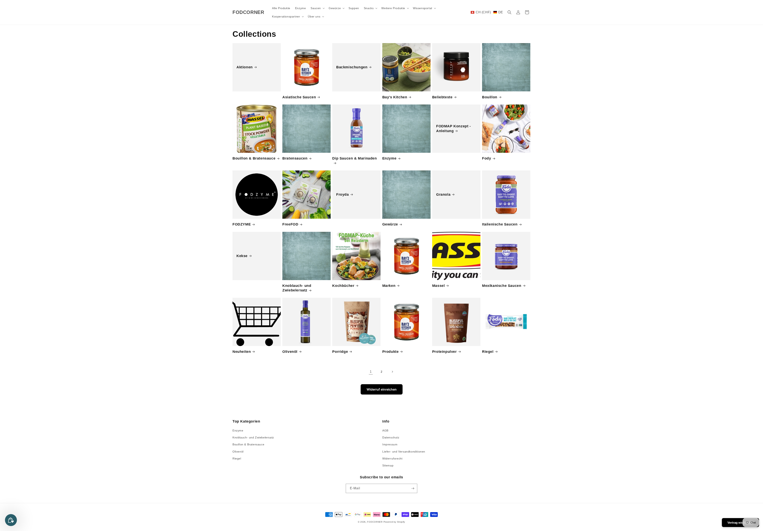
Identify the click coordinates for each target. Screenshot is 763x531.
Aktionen (244, 67)
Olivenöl (289, 352)
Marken (389, 286)
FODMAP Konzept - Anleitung (453, 128)
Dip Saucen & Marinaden (354, 158)
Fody (486, 158)
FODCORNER (374, 522)
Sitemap (387, 465)
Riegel (488, 352)
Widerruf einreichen (382, 389)
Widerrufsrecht (392, 458)
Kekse (242, 256)
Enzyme (389, 158)
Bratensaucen (294, 158)
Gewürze (390, 224)
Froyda (342, 194)
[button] (317, 8)
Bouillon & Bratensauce (253, 158)
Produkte (390, 352)
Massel (438, 286)
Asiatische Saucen (299, 97)
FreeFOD (290, 224)
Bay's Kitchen (394, 97)
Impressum (389, 444)
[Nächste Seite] (392, 371)
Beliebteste (442, 97)
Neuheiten (241, 352)
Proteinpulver (444, 352)
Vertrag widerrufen (740, 522)
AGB (385, 430)
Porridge (340, 352)
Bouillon (489, 97)
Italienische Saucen (499, 224)
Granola (443, 194)
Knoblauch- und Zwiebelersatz (296, 288)
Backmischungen (351, 67)
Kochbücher (343, 286)
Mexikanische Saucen (501, 286)
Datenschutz (390, 437)
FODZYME (241, 224)
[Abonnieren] (412, 488)
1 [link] (371, 371)
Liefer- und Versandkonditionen (403, 451)
